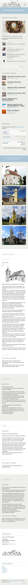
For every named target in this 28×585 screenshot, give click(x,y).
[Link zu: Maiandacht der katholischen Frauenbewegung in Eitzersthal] (4, 54)
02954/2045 (10, 544)
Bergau (3, 566)
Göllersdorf (4, 569)
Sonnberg (4, 572)
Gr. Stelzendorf (5, 570)
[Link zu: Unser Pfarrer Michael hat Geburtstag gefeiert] (4, 49)
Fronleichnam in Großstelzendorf (12, 36)
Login (21, 580)
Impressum (10, 580)
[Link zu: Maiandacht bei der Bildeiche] (4, 61)
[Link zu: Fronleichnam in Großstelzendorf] (14, 27)
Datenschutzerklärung (16, 580)
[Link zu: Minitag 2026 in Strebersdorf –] (4, 43)
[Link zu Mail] (23, 583)
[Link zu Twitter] (25, 583)
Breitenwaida (4, 568)
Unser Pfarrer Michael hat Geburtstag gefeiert (15, 50)
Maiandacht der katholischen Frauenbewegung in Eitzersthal (16, 56)
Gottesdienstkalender (20, 126)
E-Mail (14, 544)
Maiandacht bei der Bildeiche (16, 61)
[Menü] (24, 4)
